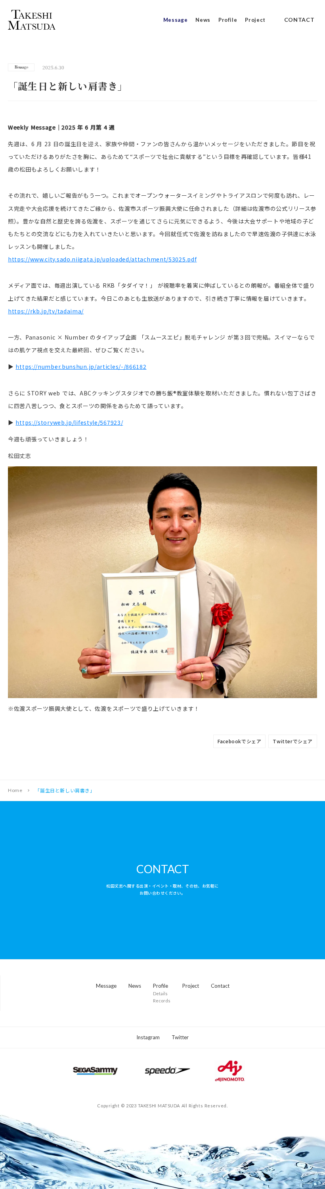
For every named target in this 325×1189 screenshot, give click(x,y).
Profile (227, 20)
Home (15, 790)
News (202, 20)
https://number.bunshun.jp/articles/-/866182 (80, 366)
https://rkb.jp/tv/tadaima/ (46, 311)
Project (255, 20)
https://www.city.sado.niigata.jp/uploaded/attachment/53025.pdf (102, 259)
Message (175, 20)
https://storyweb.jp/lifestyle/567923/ (69, 422)
